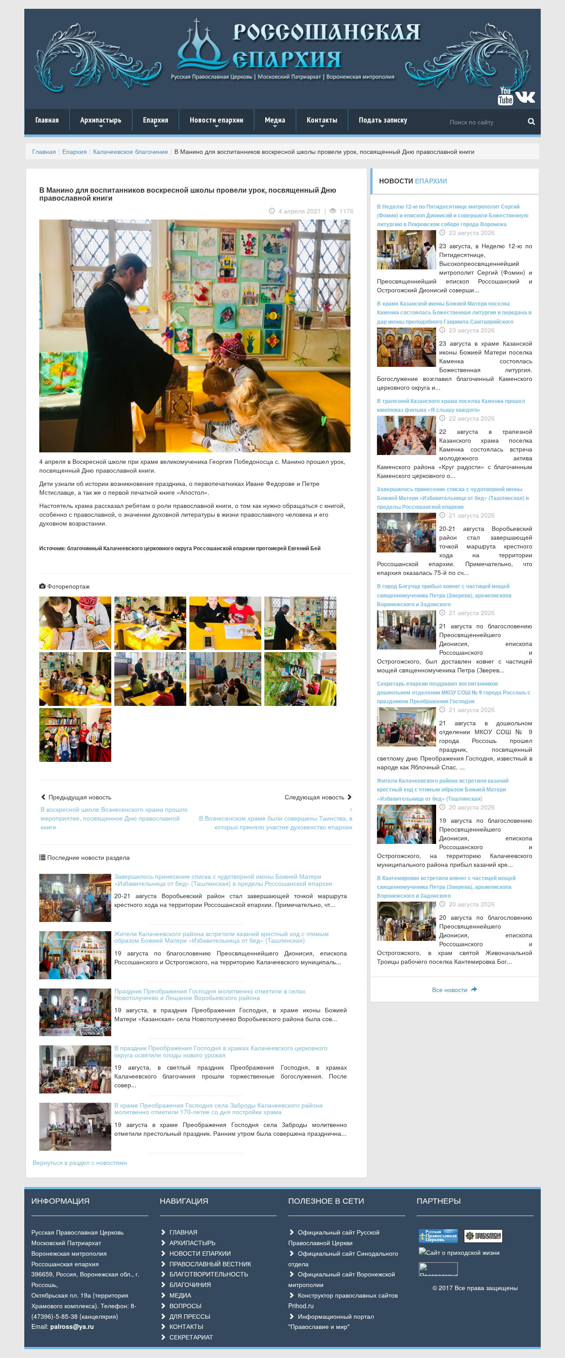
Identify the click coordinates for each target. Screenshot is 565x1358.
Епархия (155, 123)
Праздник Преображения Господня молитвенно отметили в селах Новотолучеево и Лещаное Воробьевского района (209, 994)
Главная (47, 120)
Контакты (322, 123)
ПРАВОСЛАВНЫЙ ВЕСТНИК (208, 1263)
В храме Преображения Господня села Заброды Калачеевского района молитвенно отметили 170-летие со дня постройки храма (218, 1108)
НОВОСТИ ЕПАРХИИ (198, 1253)
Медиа (275, 123)
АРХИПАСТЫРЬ (190, 1242)
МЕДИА (178, 1295)
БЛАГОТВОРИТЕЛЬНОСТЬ (207, 1273)
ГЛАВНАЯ (181, 1231)
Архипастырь (100, 123)
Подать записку (383, 120)
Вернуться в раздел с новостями (80, 1162)
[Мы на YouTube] (505, 100)
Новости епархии (216, 123)
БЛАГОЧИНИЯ (188, 1284)
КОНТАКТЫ (184, 1326)
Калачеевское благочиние (130, 151)
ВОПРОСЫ (183, 1305)
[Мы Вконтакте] (525, 100)
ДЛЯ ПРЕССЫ (188, 1316)
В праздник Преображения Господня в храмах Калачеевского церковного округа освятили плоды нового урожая (221, 1051)
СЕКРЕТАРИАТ (189, 1336)
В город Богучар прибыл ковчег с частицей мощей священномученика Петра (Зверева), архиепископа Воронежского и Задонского (444, 595)
